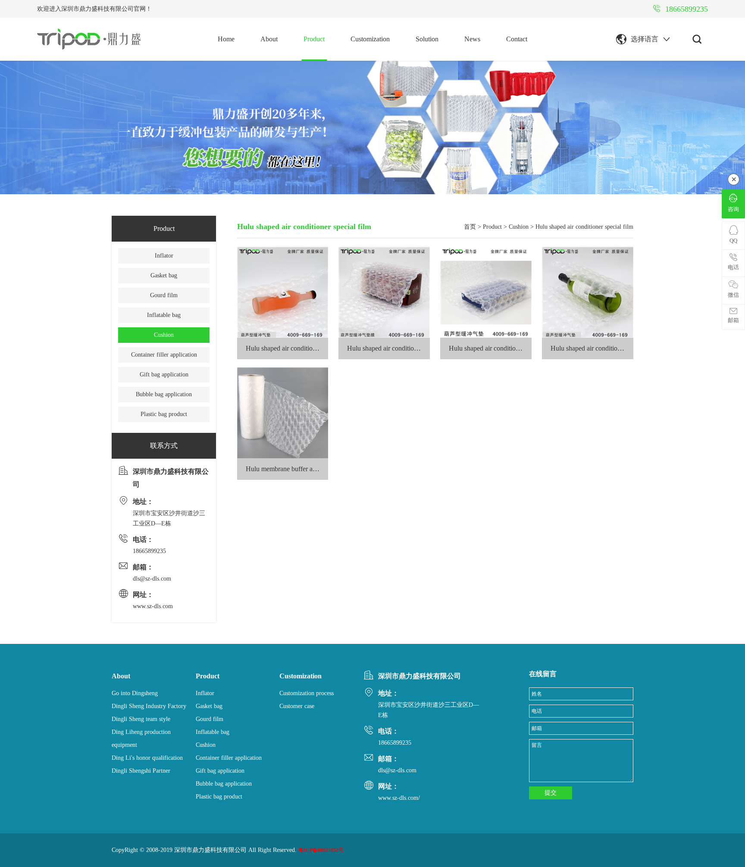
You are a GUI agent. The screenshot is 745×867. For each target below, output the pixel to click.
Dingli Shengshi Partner (141, 771)
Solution (427, 39)
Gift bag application (164, 374)
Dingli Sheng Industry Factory (149, 706)
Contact (516, 39)
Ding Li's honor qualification (147, 758)
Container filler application (164, 354)
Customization (370, 39)
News (472, 39)
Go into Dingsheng (135, 693)
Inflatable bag (164, 315)
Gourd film (164, 295)
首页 (470, 227)
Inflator (164, 255)
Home (226, 39)
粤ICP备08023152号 (321, 850)
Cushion (164, 335)
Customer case (296, 706)
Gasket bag (163, 275)
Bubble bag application (164, 394)
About (269, 39)
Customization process (306, 693)
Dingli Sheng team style (141, 719)
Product (314, 39)
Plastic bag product (164, 414)
